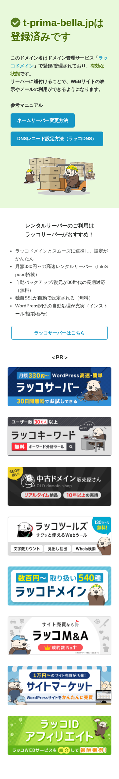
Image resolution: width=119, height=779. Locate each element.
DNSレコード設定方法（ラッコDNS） (57, 138)
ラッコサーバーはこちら (59, 332)
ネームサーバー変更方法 (42, 120)
